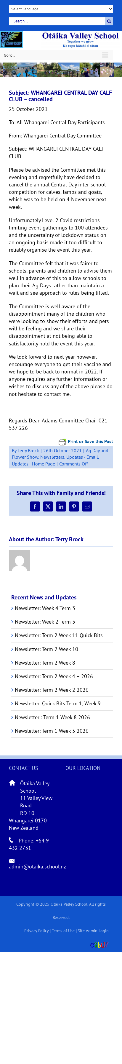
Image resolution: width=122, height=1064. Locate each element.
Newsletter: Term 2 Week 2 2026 (52, 689)
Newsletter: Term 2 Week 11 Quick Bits (59, 635)
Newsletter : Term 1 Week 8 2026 (52, 717)
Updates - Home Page (33, 464)
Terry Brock (28, 450)
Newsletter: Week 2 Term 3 (45, 621)
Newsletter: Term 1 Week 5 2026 (52, 730)
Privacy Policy (36, 930)
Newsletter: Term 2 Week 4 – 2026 (54, 676)
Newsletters (52, 457)
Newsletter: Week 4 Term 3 (45, 608)
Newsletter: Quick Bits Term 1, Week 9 (58, 703)
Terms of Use (63, 930)
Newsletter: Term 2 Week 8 (45, 662)
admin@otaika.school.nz (37, 866)
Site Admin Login (93, 930)
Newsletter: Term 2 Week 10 (46, 649)
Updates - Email (82, 457)
